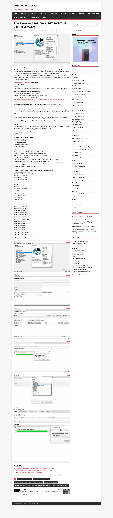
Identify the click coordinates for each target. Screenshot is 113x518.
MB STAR (63, 14)
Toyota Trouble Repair (78, 183)
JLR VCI (45, 17)
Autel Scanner (75, 75)
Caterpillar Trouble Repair (79, 111)
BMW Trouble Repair (77, 102)
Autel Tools (75, 77)
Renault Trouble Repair (78, 180)
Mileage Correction (20, 17)
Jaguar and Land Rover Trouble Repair (82, 149)
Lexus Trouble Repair (77, 158)
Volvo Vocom (75, 263)
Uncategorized (76, 185)
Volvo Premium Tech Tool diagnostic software (28, 482)
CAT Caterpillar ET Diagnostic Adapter (82, 267)
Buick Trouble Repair (77, 105)
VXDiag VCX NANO (77, 260)
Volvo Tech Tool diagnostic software (39, 485)
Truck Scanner (35, 17)
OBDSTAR (75, 172)
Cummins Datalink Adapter (79, 269)
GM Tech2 (72, 14)
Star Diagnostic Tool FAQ (79, 219)
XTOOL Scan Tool (77, 205)
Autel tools (43, 14)
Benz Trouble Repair (77, 97)
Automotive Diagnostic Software (40, 30)
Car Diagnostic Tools (54, 30)
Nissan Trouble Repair (78, 169)
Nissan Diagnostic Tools (78, 258)
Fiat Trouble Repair (77, 124)
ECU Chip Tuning (76, 122)
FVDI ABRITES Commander (79, 133)
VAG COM (74, 191)
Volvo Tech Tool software (60, 485)
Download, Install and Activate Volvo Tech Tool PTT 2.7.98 (34, 470)
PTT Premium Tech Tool (24, 479)
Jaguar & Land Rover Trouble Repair (81, 147)
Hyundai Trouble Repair (78, 144)
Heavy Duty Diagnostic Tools (80, 138)
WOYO (74, 199)
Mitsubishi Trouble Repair (79, 166)
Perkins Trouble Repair (78, 174)
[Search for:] (85, 24)
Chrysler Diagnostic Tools (79, 247)
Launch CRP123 (76, 152)
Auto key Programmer (78, 83)
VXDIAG (74, 196)
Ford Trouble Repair (77, 127)
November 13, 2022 (21, 30)
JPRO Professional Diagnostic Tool (81, 271)
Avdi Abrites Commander (78, 94)
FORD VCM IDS (76, 245)
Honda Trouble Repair (78, 141)
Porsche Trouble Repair (78, 177)
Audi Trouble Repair (77, 72)
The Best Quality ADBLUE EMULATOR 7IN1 (29, 473)
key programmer (93, 14)
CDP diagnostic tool (77, 252)
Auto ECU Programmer (78, 80)
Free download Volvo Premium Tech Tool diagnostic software (35, 468)
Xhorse (74, 202)
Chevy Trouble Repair (78, 113)
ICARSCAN (33, 14)
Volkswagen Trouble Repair (79, 194)
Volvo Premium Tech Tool (21, 82)
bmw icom (75, 99)
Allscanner (75, 69)
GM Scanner (75, 135)
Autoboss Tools (76, 88)
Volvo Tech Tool (20, 485)
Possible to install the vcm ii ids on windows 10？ (85, 226)
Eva (29, 30)
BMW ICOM (54, 14)
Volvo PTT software (51, 482)
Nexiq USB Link (76, 273)
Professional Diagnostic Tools (80, 241)
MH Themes (36, 503)
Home (15, 14)
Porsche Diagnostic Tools (79, 243)
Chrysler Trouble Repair (78, 116)
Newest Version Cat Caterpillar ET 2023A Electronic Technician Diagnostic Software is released (84, 231)
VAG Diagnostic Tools (78, 250)
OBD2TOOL (23, 14)
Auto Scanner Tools (77, 86)
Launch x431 (75, 155)
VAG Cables (75, 188)
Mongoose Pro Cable (78, 262)
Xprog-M (74, 256)
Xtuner (74, 208)
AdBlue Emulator (76, 249)
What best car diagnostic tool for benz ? (82, 216)
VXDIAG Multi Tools (77, 254)
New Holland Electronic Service (80, 275)
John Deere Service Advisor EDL (80, 265)
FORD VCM (75, 130)
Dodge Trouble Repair (78, 119)
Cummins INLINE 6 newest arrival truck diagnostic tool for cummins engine (39, 475)
